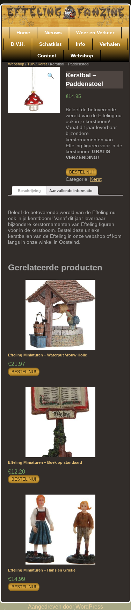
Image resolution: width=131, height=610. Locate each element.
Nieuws (53, 32)
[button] (50, 75)
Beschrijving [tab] (29, 191)
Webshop (82, 55)
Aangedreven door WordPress (65, 607)
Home (23, 32)
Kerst (42, 64)
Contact (46, 55)
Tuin (31, 64)
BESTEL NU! (81, 172)
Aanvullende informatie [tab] (70, 191)
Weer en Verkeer (95, 32)
